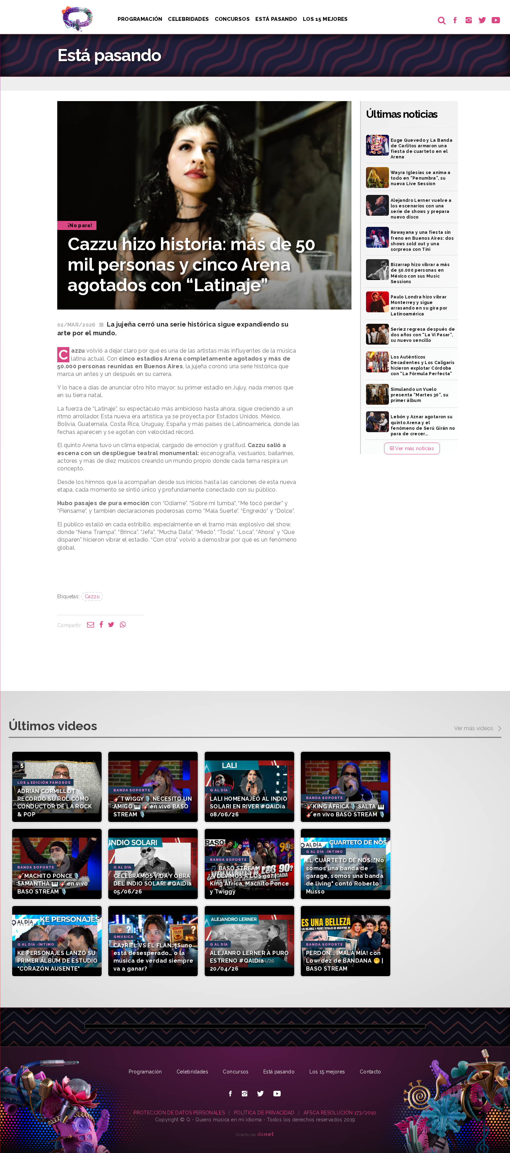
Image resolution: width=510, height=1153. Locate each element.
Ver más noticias (414, 448)
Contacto (370, 1071)
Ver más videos (474, 728)
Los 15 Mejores (325, 19)
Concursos (232, 19)
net (265, 1134)
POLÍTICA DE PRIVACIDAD (264, 1112)
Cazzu (92, 596)
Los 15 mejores (327, 1071)
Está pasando (276, 19)
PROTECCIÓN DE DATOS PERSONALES (179, 1112)
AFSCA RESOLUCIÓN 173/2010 (340, 1112)
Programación (140, 19)
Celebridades (188, 19)
